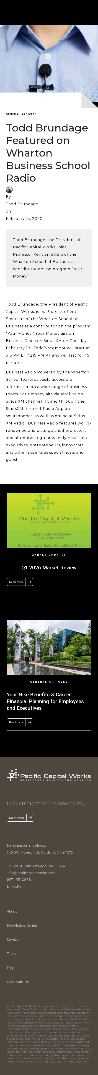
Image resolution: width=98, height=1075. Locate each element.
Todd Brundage (22, 204)
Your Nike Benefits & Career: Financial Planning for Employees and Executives (45, 701)
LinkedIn (14, 887)
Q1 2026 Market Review (49, 568)
